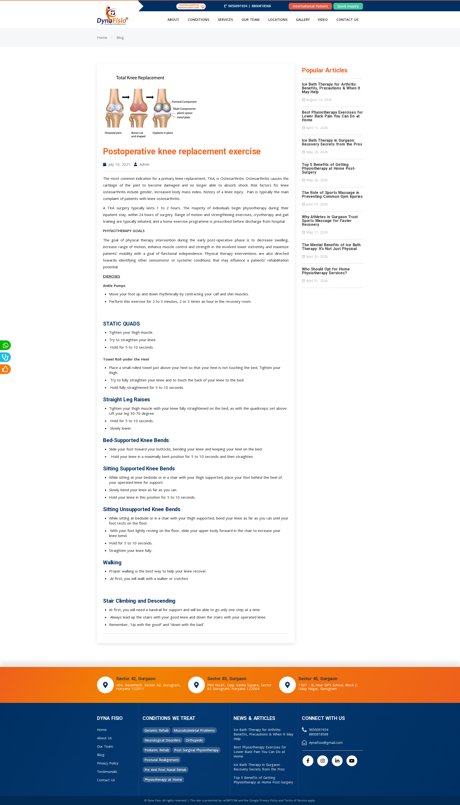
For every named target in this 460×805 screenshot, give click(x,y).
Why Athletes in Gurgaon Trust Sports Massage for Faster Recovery (330, 221)
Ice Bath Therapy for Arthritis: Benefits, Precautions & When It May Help (331, 88)
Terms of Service (295, 800)
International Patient (310, 6)
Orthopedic (194, 740)
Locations (278, 19)
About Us (104, 738)
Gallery (303, 19)
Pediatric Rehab (156, 750)
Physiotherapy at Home (163, 779)
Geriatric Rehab (156, 730)
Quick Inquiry (348, 6)
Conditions (198, 19)
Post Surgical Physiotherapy (196, 750)
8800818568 (261, 6)
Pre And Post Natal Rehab (165, 769)
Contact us (347, 19)
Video (323, 19)
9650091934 (237, 6)
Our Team (250, 19)
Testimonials (107, 771)
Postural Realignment (161, 760)
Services (225, 19)
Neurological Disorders (162, 740)
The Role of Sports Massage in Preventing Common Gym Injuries (332, 194)
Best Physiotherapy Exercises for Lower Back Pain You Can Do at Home (332, 116)
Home (102, 37)
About (173, 19)
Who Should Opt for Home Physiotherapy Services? (326, 271)
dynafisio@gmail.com (326, 742)
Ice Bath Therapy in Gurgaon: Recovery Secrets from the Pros (332, 142)
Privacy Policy (107, 763)
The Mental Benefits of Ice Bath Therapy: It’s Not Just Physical (331, 247)
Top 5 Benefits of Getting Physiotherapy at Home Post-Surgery (329, 168)
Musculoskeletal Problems (194, 730)
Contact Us (106, 780)
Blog (120, 37)
